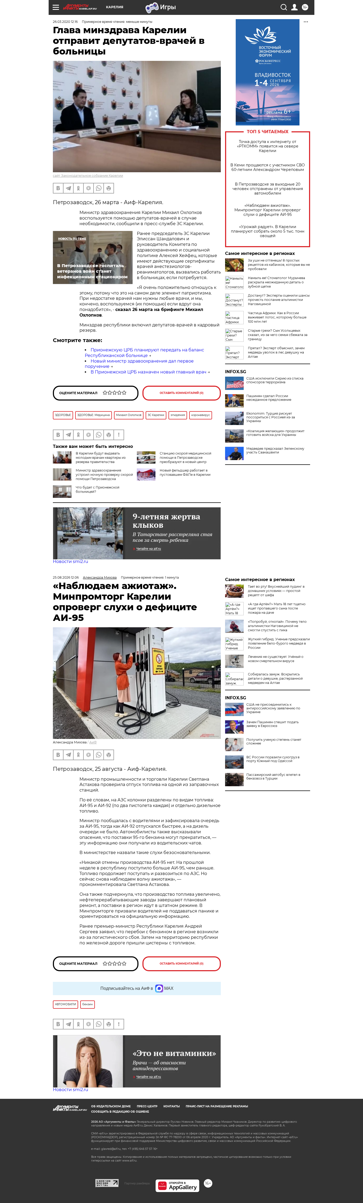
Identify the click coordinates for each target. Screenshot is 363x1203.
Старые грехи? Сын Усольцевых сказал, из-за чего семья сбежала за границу (277, 335)
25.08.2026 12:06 (66, 577)
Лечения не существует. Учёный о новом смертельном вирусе (275, 659)
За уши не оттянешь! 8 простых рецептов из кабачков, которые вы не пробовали (279, 264)
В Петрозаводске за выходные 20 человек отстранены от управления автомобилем (268, 189)
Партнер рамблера (137, 1183)
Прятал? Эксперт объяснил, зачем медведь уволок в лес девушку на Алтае (276, 352)
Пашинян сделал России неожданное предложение (268, 398)
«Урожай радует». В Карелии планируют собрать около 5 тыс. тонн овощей (267, 231)
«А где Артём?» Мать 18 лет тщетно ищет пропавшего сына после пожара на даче (277, 608)
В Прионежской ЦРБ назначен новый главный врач (148, 372)
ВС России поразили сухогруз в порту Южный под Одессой (272, 759)
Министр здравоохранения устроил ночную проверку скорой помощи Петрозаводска (104, 474)
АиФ (93, 742)
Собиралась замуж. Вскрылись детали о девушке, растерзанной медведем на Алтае (275, 678)
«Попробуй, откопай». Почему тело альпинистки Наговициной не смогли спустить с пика (277, 626)
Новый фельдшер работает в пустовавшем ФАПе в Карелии (185, 472)
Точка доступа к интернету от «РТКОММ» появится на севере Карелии (267, 146)
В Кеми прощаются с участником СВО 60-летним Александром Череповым (267, 167)
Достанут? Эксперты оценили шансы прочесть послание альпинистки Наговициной (279, 299)
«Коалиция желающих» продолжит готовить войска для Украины (275, 433)
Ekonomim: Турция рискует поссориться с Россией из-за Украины (270, 417)
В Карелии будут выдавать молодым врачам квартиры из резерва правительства (100, 457)
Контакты (171, 1106)
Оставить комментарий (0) (182, 393)
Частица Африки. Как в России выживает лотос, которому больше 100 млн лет (277, 317)
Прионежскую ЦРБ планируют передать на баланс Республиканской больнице (144, 352)
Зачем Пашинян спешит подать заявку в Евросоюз (272, 724)
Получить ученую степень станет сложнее (273, 741)
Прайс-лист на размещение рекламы (217, 1106)
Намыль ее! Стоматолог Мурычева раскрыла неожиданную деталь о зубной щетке (276, 282)
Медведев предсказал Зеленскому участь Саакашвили (275, 450)
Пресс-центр (147, 1106)
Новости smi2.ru (70, 561)
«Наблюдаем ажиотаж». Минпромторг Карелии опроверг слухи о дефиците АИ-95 (267, 210)
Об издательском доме (111, 1106)
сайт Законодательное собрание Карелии (88, 176)
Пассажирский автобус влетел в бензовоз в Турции (273, 776)
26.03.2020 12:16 (65, 22)
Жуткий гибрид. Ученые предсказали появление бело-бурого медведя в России (279, 643)
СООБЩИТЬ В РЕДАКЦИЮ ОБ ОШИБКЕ (120, 1111)
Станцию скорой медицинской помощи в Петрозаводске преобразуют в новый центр (185, 457)
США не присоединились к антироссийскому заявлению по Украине (273, 708)
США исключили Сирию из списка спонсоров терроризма (274, 380)
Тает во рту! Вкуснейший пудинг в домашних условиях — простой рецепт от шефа (276, 590)
